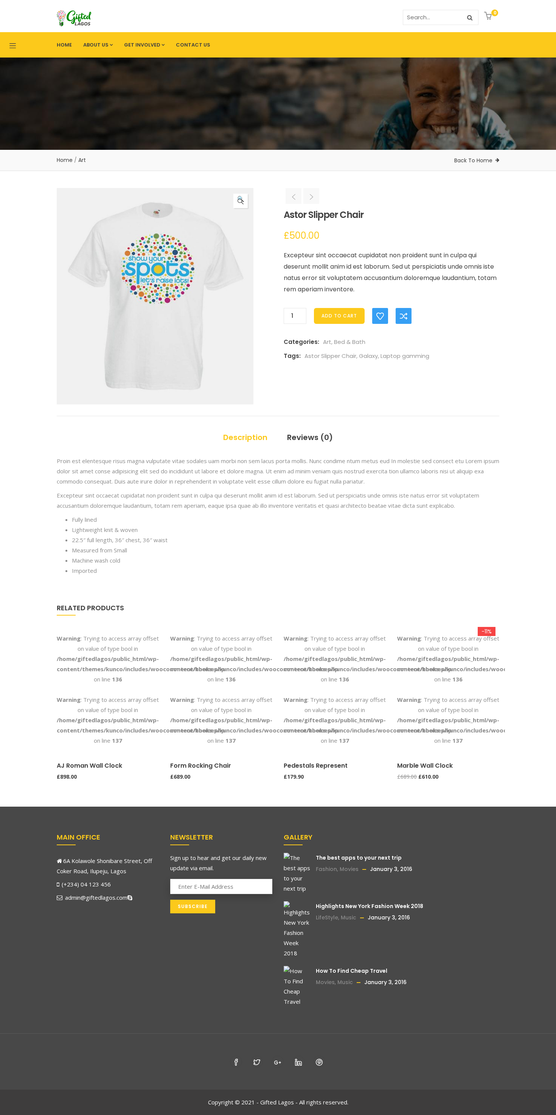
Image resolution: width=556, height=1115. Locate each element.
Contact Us (193, 44)
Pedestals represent (316, 765)
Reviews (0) (310, 437)
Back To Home (473, 160)
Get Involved (142, 44)
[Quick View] (60, 749)
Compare (404, 316)
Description (245, 437)
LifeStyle (327, 917)
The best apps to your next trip (359, 858)
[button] (489, 16)
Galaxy (368, 356)
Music (348, 917)
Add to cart (339, 316)
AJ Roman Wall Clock (89, 765)
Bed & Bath (349, 342)
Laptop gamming (405, 356)
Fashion (326, 869)
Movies (349, 869)
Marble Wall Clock (425, 765)
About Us (96, 44)
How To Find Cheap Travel (351, 971)
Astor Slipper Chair (330, 356)
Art (82, 160)
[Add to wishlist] (380, 316)
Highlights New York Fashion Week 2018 (369, 906)
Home (64, 44)
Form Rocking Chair (200, 765)
